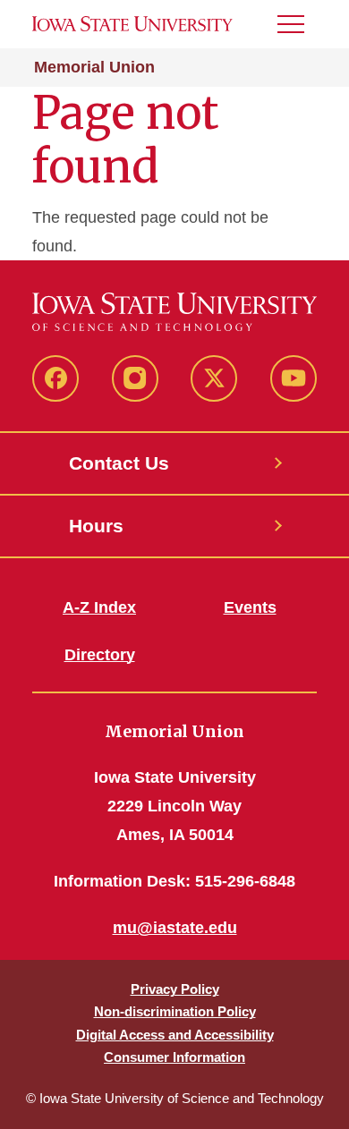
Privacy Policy (175, 989)
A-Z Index (99, 607)
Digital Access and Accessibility (175, 1034)
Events (250, 607)
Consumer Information (174, 1057)
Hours (96, 525)
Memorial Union (94, 67)
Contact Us (119, 463)
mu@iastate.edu (175, 928)
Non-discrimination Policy (175, 1011)
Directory (99, 655)
